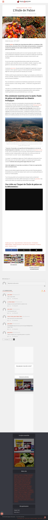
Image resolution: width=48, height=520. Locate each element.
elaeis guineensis (18, 244)
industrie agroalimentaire (25, 484)
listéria (29, 488)
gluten (16, 484)
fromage (28, 482)
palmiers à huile (38, 150)
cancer (24, 477)
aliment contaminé (19, 475)
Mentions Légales (33, 518)
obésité (31, 490)
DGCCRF (24, 480)
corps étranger (18, 480)
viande (16, 501)
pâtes (29, 494)
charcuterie (22, 478)
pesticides (37, 178)
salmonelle (28, 495)
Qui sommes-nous (20, 518)
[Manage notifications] (45, 517)
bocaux (19, 477)
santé (23, 497)
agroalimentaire (19, 243)
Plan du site (40, 518)
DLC (29, 480)
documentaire (18, 482)
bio (15, 477)
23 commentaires (24, 447)
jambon (16, 488)
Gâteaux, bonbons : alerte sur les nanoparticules (24, 384)
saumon (16, 499)
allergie (26, 475)
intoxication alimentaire (26, 486)
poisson (16, 494)
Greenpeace (33, 244)
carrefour (30, 477)
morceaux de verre (24, 490)
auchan (30, 475)
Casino (16, 478)
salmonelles (17, 497)
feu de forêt (26, 244)
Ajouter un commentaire (24, 461)
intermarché (17, 486)
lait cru (24, 488)
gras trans (13, 68)
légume (16, 490)
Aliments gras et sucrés (21, 7)
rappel (16, 495)
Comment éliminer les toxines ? (24, 458)
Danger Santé (17, 510)
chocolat (28, 478)
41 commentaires (22, 13)
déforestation (9, 244)
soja (21, 499)
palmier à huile (12, 246)
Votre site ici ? (17, 512)
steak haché (26, 499)
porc (21, 494)
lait (20, 488)
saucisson (28, 497)
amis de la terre (27, 243)
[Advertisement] (24, 227)
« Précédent (6, 339)
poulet (25, 494)
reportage (22, 495)
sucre (32, 499)
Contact (44, 518)
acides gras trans (10, 243)
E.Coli (24, 482)
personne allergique (23, 492)
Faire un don (27, 518)
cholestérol (35, 243)
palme (11, 44)
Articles (30, 7)
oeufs (16, 492)
